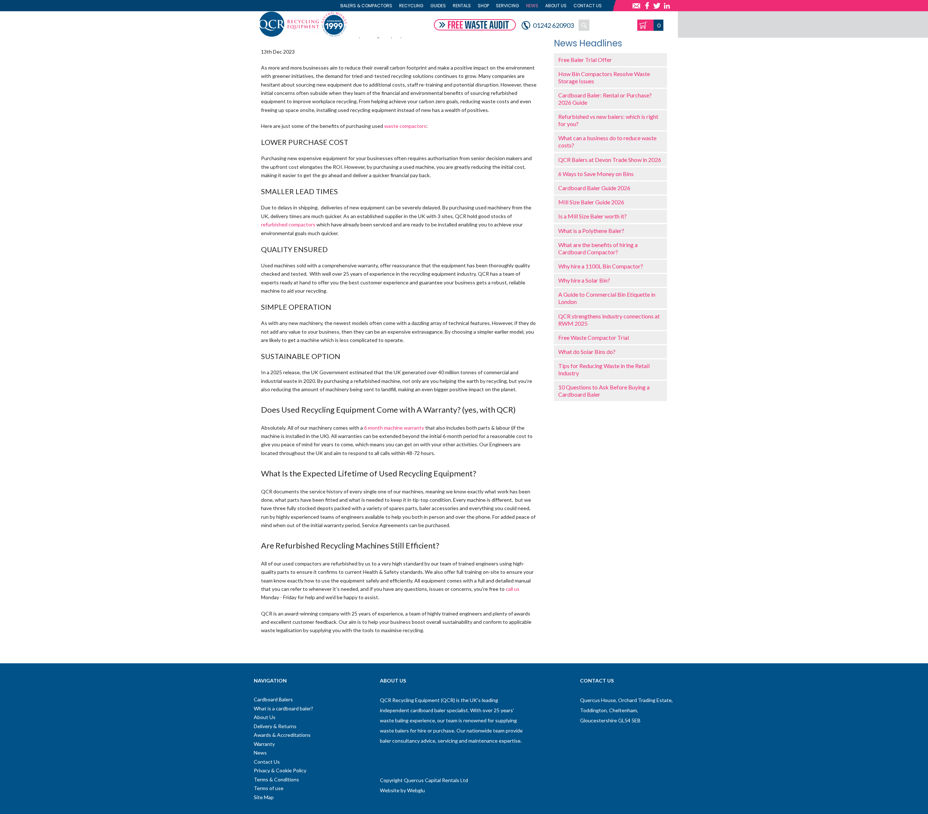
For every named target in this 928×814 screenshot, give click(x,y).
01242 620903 (553, 25)
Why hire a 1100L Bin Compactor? (600, 266)
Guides (438, 6)
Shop (483, 6)
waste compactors (405, 126)
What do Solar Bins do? (587, 351)
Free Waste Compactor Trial (593, 337)
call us (512, 589)
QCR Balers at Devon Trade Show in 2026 (609, 159)
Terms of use (268, 788)
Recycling (411, 6)
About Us (556, 6)
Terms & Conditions (276, 779)
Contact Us (587, 6)
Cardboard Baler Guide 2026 (594, 187)
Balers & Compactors (366, 6)
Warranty (264, 744)
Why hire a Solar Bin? (584, 280)
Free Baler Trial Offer (585, 59)
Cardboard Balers (273, 699)
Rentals (462, 6)
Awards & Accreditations (282, 735)
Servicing (507, 6)
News (532, 6)
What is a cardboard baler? (283, 708)
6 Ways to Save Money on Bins (596, 173)
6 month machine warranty (394, 428)
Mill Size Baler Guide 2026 (591, 202)
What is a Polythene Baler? (591, 230)
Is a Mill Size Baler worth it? (592, 216)
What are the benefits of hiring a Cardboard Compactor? (598, 248)
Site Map (264, 797)
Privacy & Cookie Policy (280, 770)
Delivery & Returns (275, 726)
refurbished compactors (288, 224)
